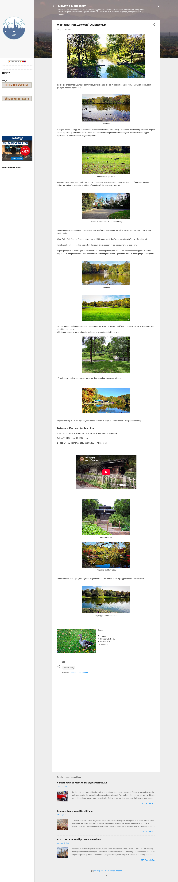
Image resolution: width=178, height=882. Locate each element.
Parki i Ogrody (68, 668)
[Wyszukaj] (158, 6)
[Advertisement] (106, 749)
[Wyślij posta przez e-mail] (63, 663)
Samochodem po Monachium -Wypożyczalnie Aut (82, 782)
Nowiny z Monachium (72, 6)
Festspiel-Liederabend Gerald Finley (75, 811)
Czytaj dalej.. (148, 803)
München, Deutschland (79, 672)
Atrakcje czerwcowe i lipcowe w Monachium (79, 839)
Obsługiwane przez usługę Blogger (108, 871)
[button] (153, 25)
